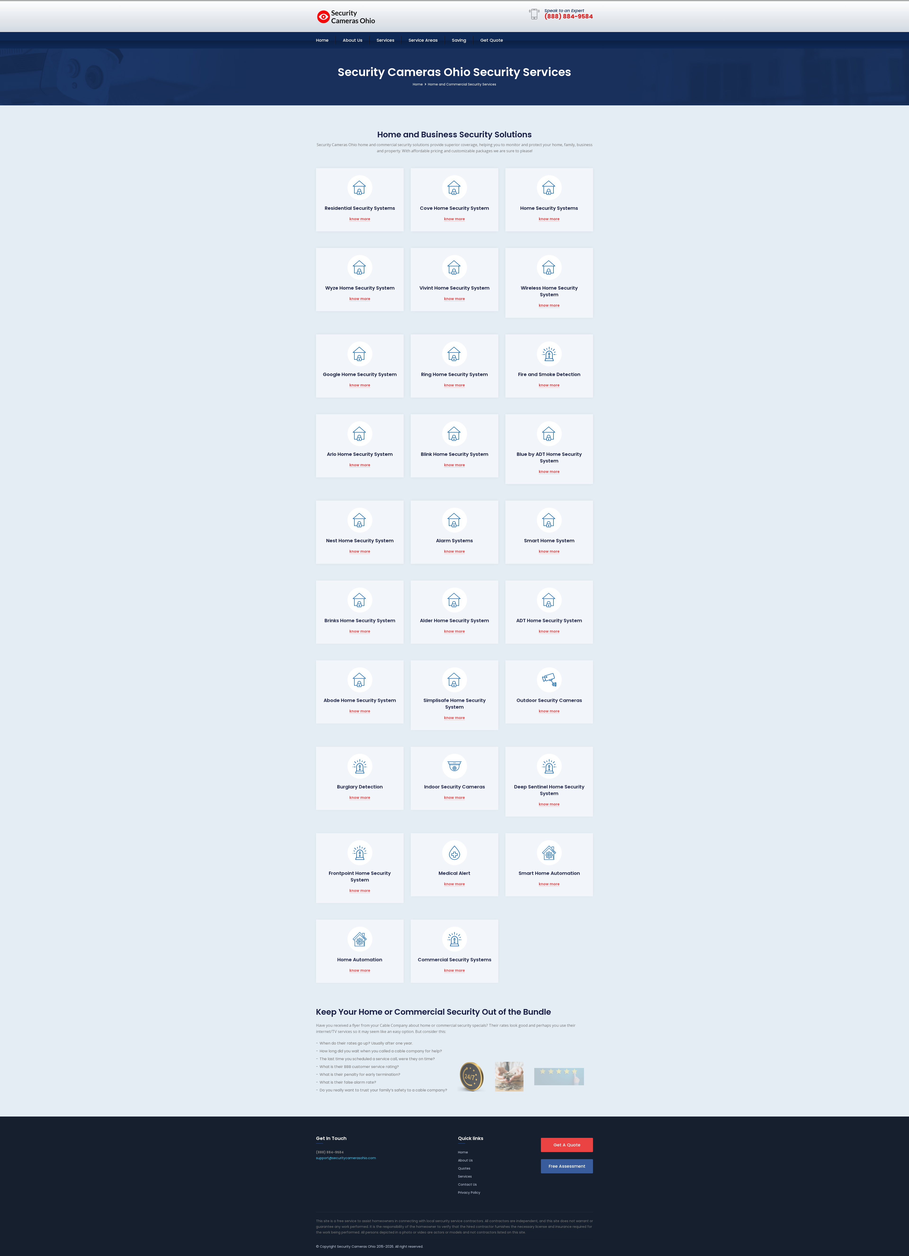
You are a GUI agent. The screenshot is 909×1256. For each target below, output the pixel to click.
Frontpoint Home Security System (360, 876)
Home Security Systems (549, 208)
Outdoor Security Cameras (549, 700)
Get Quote (491, 40)
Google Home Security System (360, 374)
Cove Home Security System (454, 208)
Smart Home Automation (549, 873)
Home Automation (359, 959)
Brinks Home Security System (360, 620)
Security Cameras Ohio (356, 1246)
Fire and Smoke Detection (549, 374)
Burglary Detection (360, 786)
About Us (352, 40)
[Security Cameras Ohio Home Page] (345, 15)
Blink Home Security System (454, 454)
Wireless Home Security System (549, 291)
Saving (459, 40)
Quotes (464, 1168)
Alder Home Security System (454, 620)
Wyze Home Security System (360, 288)
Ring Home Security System (454, 374)
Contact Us (467, 1184)
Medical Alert (454, 873)
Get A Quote (566, 1145)
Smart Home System (549, 540)
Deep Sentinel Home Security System (549, 790)
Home (322, 40)
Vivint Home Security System (454, 288)
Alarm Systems (454, 540)
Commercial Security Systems (454, 959)
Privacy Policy (469, 1192)
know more (359, 219)
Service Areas (423, 40)
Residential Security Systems (360, 208)
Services (385, 40)
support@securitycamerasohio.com (346, 1158)
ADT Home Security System (549, 620)
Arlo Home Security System (360, 454)
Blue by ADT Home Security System (549, 457)
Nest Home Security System (360, 540)
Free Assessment (567, 1166)
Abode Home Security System (360, 700)
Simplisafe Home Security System (454, 703)
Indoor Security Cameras (454, 786)
